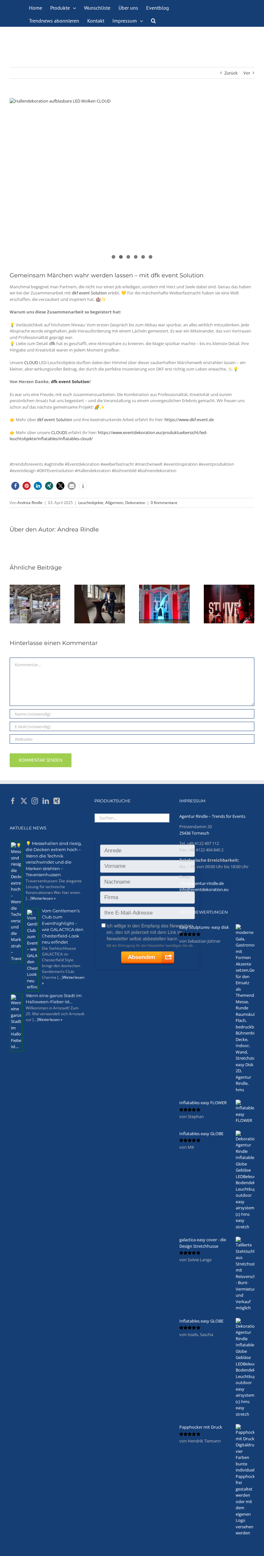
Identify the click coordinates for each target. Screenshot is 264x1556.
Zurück (231, 73)
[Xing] (56, 801)
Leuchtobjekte (90, 502)
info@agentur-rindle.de (201, 883)
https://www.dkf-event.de (189, 419)
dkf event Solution (89, 293)
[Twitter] (24, 801)
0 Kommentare (164, 502)
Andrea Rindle (29, 502)
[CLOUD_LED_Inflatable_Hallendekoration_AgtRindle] (132, 180)
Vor (246, 73)
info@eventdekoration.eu (204, 889)
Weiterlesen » (43, 898)
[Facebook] (13, 801)
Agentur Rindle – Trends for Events (212, 816)
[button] (153, 20)
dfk (52, 343)
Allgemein (114, 502)
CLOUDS (59, 432)
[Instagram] (35, 801)
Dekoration (135, 502)
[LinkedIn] (45, 801)
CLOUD (31, 362)
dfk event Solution (70, 381)
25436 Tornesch (194, 833)
